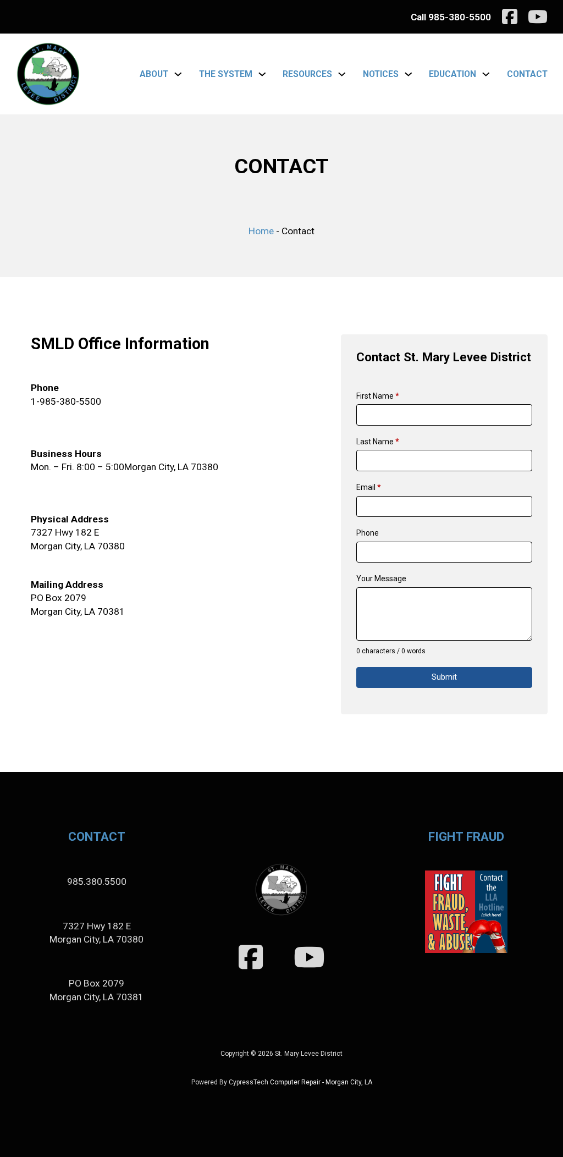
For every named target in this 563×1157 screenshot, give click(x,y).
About (154, 74)
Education (452, 74)
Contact (527, 74)
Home (261, 230)
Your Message (381, 578)
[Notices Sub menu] (408, 74)
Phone (367, 532)
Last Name (377, 441)
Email (368, 487)
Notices (381, 74)
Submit (444, 677)
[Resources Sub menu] (342, 74)
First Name (377, 396)
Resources (307, 74)
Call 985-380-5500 (451, 17)
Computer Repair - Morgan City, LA (321, 1082)
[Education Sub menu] (486, 74)
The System (225, 74)
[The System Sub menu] (262, 74)
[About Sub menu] (178, 74)
